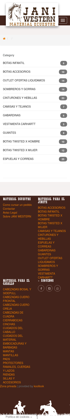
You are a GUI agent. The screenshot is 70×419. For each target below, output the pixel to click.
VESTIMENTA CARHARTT (33, 124)
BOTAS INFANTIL (33, 63)
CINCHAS (9, 324)
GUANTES (33, 133)
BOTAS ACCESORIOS (33, 72)
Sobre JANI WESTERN (17, 216)
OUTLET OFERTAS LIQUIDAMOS (33, 80)
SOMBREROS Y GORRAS (33, 89)
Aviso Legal (10, 212)
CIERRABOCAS (12, 320)
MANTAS (8, 351)
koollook (39, 386)
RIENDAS (9, 374)
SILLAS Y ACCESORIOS (12, 380)
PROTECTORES (13, 363)
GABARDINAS (33, 115)
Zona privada (8, 386)
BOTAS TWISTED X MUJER (33, 150)
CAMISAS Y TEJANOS (33, 106)
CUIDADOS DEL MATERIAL (13, 337)
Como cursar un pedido (17, 205)
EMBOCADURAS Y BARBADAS (14, 345)
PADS (6, 359)
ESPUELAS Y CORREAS (33, 159)
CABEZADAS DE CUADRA (13, 314)
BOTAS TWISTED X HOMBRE (33, 141)
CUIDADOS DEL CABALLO (13, 330)
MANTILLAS (10, 355)
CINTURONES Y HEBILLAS (33, 98)
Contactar (9, 208)
